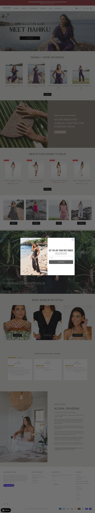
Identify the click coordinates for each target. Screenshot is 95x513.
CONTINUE (61, 262)
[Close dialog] (73, 239)
